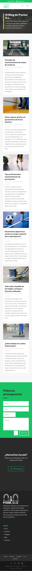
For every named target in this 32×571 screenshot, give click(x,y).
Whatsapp (17, 468)
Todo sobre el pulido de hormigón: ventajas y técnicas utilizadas (14, 288)
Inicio (6, 528)
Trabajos (7, 534)
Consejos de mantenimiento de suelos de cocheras (15, 62)
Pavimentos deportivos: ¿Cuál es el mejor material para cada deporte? (15, 234)
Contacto (7, 540)
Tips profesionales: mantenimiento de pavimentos (13, 176)
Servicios (7, 531)
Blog (5, 537)
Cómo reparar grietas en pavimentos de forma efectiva (15, 119)
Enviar (24, 433)
